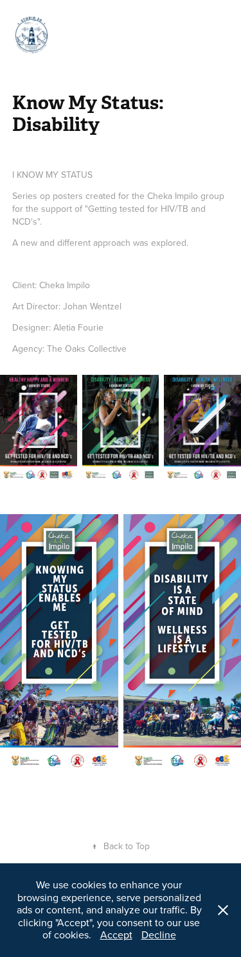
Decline (158, 934)
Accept (116, 934)
